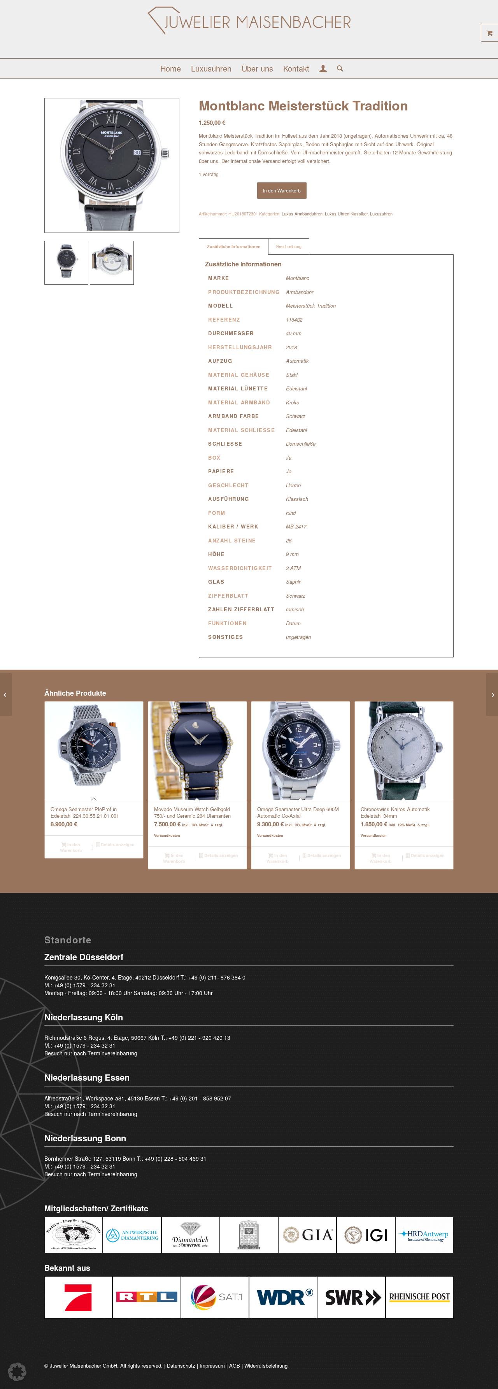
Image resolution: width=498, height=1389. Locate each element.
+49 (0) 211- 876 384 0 (216, 977)
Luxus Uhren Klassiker (346, 213)
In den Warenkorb (282, 190)
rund (291, 512)
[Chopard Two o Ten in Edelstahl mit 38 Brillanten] (492, 694)
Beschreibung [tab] (289, 246)
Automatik (297, 360)
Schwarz (295, 416)
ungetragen (298, 636)
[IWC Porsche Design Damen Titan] (6, 694)
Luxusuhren (381, 213)
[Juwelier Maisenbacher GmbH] (249, 32)
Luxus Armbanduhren (302, 213)
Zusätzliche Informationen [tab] (234, 246)
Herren (293, 485)
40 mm (294, 333)
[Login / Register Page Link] (323, 69)
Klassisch (297, 498)
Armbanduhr (299, 292)
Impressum (212, 1365)
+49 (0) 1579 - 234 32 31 (85, 985)
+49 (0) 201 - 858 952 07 (200, 1098)
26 (288, 540)
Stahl (292, 374)
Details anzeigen (117, 844)
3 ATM (293, 568)
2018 (291, 347)
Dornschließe (301, 443)
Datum (293, 623)
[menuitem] (170, 68)
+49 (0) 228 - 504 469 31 (176, 1158)
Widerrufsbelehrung (266, 1365)
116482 (294, 319)
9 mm (292, 554)
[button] (17, 1372)
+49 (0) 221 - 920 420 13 (199, 1037)
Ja (288, 457)
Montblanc (297, 278)
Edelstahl (296, 388)
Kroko (292, 402)
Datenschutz (181, 1365)
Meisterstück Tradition (311, 305)
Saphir (293, 581)
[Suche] (337, 68)
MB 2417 (296, 526)
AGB (234, 1365)
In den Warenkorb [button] (71, 847)
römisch (295, 609)
